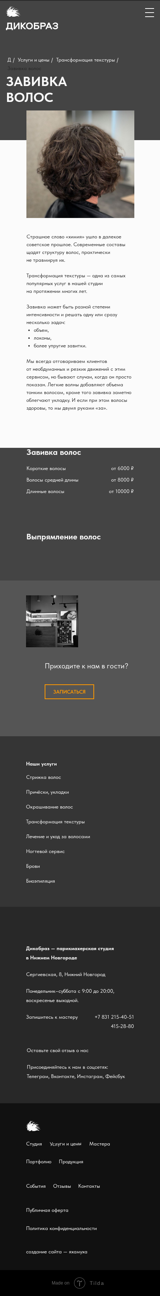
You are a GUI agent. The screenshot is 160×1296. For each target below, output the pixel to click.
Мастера (99, 1144)
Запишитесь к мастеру (52, 1017)
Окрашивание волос (49, 807)
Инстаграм (90, 1076)
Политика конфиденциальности (61, 1228)
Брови (33, 866)
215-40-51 (122, 1017)
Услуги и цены (33, 60)
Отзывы (62, 1186)
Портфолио (38, 1161)
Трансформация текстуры (85, 60)
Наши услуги (41, 764)
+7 (97, 1017)
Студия (34, 1144)
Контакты (89, 1186)
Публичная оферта (47, 1210)
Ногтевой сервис (45, 851)
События (36, 1186)
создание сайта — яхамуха (56, 1251)
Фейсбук (115, 1076)
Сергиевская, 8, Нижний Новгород (65, 974)
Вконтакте (62, 1076)
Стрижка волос (43, 777)
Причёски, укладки (47, 792)
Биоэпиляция (40, 881)
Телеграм (37, 1076)
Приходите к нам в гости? (86, 665)
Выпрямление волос (63, 536)
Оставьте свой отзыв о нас (58, 1050)
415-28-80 (122, 1026)
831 (105, 1017)
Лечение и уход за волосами (58, 836)
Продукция (71, 1161)
